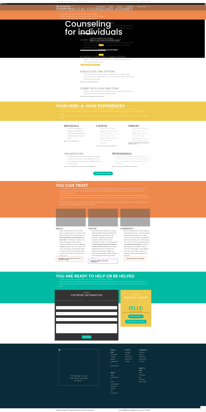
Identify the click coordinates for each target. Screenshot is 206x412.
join (140, 377)
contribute (142, 375)
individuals (114, 354)
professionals (115, 365)
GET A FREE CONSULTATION (118, 1)
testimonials (128, 356)
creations (142, 361)
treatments (128, 359)
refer (140, 372)
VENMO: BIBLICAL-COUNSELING (136, 321)
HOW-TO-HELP (141, 7)
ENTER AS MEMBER (145, 1)
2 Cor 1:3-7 (63, 255)
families (113, 359)
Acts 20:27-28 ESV (79, 383)
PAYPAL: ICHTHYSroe (136, 316)
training (127, 361)
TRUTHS (119, 7)
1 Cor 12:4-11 (128, 242)
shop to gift (142, 381)
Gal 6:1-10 (71, 246)
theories (127, 354)
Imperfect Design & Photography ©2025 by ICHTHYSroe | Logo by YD (75, 410)
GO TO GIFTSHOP (133, 1)
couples (113, 356)
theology (127, 352)
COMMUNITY (129, 7)
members (142, 352)
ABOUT (111, 7)
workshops (142, 356)
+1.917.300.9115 (83, 1)
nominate (142, 379)
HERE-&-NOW (101, 7)
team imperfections (114, 377)
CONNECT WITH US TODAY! (103, 173)
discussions (142, 359)
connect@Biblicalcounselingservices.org (66, 1)
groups (141, 354)
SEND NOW (86, 337)
